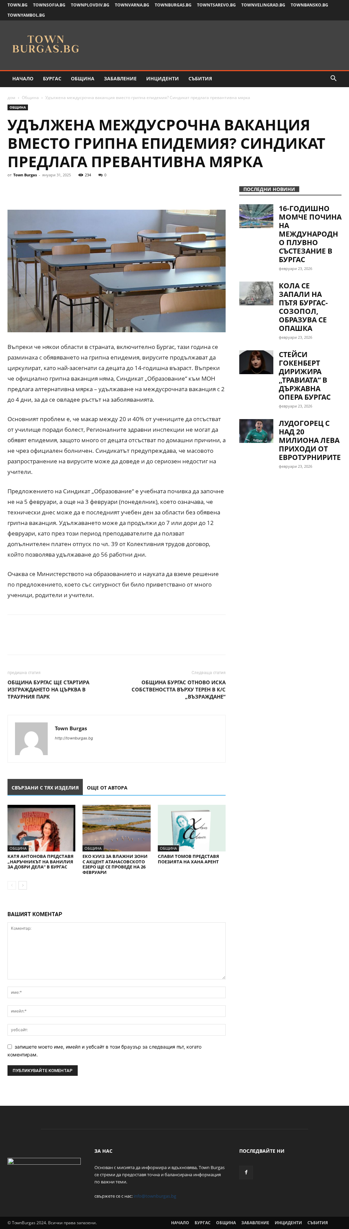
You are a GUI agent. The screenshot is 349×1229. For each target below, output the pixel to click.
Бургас (52, 78)
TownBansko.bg (309, 5)
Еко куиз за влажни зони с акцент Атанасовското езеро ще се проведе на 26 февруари (115, 864)
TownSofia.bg (49, 5)
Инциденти (162, 78)
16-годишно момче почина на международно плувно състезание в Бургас (310, 234)
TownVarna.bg (132, 5)
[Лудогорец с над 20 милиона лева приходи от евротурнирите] (256, 431)
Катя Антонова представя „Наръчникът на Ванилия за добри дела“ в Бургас (40, 861)
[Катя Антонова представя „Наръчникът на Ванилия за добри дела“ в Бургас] (41, 828)
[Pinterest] (45, 190)
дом (11, 97)
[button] (333, 79)
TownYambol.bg (26, 15)
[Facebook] (14, 190)
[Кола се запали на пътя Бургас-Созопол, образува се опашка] (256, 293)
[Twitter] (30, 190)
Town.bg (17, 5)
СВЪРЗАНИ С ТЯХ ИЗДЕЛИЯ (45, 787)
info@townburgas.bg (155, 1196)
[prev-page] (11, 885)
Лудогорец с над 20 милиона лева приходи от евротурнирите (310, 440)
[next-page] (22, 885)
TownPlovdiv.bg (90, 5)
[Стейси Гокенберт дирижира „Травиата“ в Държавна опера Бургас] (256, 362)
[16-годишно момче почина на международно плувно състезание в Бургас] (256, 216)
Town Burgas (25, 174)
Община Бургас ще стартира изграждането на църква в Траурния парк (48, 689)
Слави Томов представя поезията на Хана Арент (188, 859)
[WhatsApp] (61, 190)
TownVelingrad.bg (263, 5)
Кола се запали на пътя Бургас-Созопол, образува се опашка (303, 307)
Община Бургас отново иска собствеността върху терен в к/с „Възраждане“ (179, 689)
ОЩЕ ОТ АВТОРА (107, 787)
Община (82, 78)
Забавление (120, 78)
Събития (200, 78)
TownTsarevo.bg (216, 5)
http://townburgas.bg (74, 738)
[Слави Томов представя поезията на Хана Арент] (192, 828)
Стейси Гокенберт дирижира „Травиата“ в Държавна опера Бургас (305, 376)
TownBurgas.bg (173, 5)
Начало (22, 78)
